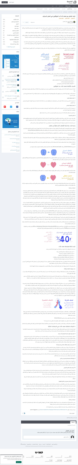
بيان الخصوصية (29, 444)
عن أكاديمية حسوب (54, 444)
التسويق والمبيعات (57, 9)
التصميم (50, 9)
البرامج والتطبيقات (39, 9)
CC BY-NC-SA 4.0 (40, 446)
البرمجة (75, 9)
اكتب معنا (44, 444)
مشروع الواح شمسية (14, 90)
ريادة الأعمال (69, 9)
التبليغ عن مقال (71, 413)
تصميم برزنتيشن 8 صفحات (15, 146)
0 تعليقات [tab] (73, 422)
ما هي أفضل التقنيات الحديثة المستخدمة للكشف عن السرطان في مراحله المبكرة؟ (11, 80)
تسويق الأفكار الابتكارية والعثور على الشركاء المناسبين (11, 85)
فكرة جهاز (15, 75)
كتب (56, 6)
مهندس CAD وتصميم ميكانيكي (14, 150)
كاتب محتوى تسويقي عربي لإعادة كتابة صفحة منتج (12, 134)
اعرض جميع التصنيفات (11, 47)
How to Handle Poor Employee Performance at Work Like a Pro (53, 410)
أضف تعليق (66, 437)
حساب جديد (5, 2)
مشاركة (32, 22)
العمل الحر (63, 9)
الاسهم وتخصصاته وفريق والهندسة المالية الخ (11, 96)
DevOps (45, 9)
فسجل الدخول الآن (48, 432)
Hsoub (29, 446)
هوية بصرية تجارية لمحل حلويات (14, 138)
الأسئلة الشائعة (48, 444)
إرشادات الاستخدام (35, 444)
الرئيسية (74, 6)
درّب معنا (40, 444)
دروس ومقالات (68, 6)
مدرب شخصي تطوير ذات (15, 142)
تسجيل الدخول (11, 2)
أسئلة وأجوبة (61, 6)
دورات (53, 6)
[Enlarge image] (57, 62)
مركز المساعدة (24, 444)
